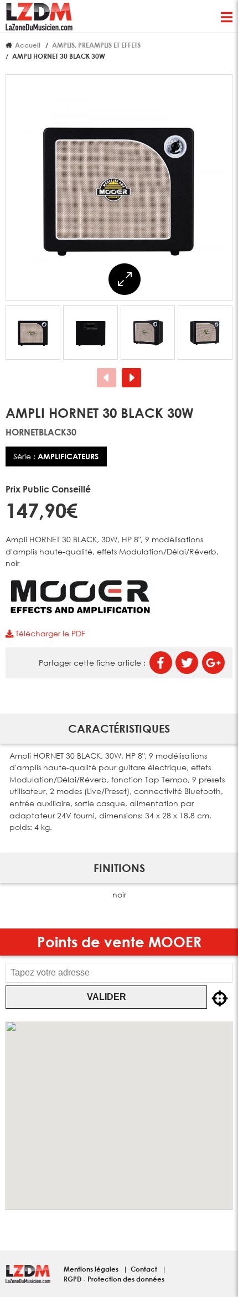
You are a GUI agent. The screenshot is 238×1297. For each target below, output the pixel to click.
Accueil (27, 44)
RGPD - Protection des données (114, 1278)
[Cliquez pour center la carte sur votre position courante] (220, 999)
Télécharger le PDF (49, 633)
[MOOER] (80, 613)
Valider (106, 997)
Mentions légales (92, 1268)
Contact (145, 1268)
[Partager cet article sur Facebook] (160, 662)
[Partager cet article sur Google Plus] (213, 662)
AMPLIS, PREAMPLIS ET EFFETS (96, 44)
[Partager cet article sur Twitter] (186, 662)
